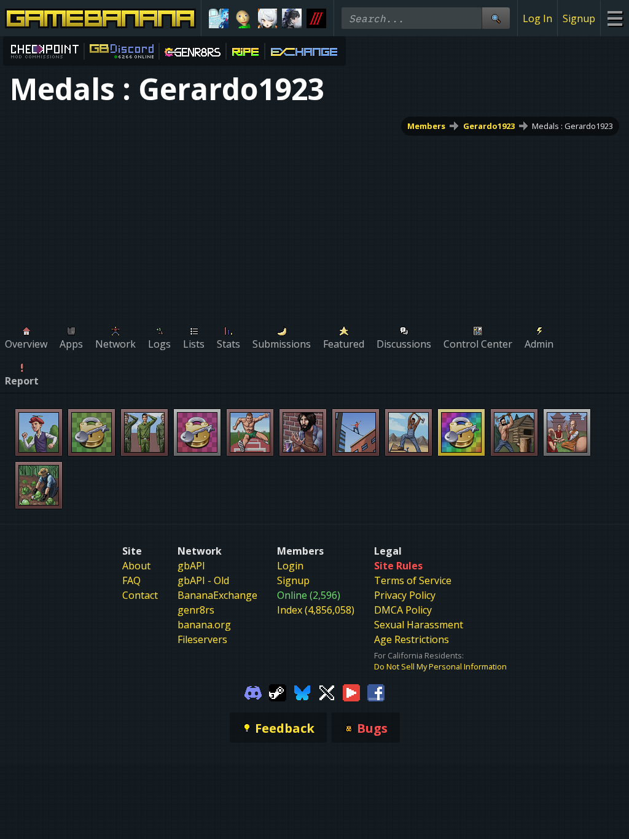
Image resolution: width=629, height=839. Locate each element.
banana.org (204, 624)
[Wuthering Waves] (291, 18)
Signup (579, 18)
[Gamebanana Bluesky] (302, 691)
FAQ (131, 580)
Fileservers (202, 639)
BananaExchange (217, 595)
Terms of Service (412, 580)
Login (290, 565)
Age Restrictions (411, 639)
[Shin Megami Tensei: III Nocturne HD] (316, 18)
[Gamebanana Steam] (277, 691)
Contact (140, 595)
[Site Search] (496, 18)
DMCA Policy (403, 610)
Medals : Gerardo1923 (572, 125)
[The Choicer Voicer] (218, 18)
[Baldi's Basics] (243, 18)
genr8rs (196, 610)
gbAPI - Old (203, 580)
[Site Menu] (614, 18)
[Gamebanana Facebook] (376, 691)
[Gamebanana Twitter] (327, 691)
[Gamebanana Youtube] (351, 691)
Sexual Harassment (418, 624)
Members (426, 125)
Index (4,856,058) (315, 610)
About (136, 565)
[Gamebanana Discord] (253, 691)
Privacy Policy (405, 595)
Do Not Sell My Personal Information (440, 666)
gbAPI (191, 565)
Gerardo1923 (489, 125)
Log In (537, 18)
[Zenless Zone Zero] (268, 18)
